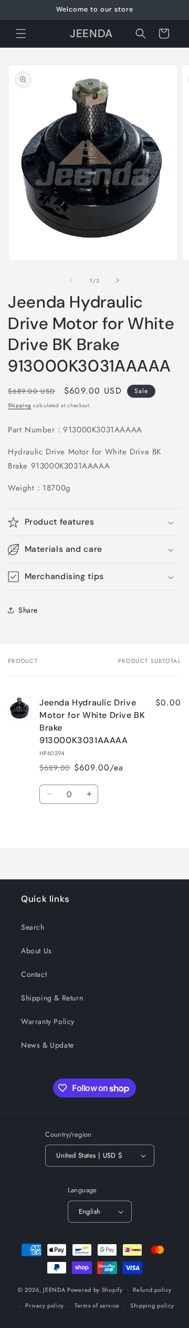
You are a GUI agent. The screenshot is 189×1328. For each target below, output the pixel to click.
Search (33, 927)
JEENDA (54, 1289)
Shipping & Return (52, 998)
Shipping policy (152, 1305)
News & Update (47, 1045)
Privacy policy (44, 1305)
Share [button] (28, 610)
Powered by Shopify (95, 1289)
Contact (34, 974)
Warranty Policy (48, 1021)
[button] (21, 33)
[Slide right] (117, 280)
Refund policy (152, 1290)
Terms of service (97, 1305)
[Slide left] (71, 280)
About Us (36, 950)
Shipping (20, 405)
